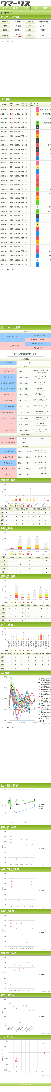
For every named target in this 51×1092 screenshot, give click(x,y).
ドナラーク (8, 424)
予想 (25, 8)
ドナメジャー (7, 395)
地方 (45, 8)
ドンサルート (7, 377)
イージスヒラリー (8, 418)
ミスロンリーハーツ (7, 412)
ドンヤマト (8, 363)
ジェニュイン (11, 337)
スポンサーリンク (7, 41)
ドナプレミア (7, 371)
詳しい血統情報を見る (25, 354)
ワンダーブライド (8, 401)
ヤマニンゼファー (37, 344)
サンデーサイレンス (37, 335)
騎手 (15, 8)
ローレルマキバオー (7, 389)
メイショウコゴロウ (7, 383)
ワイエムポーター (8, 406)
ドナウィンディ (8, 430)
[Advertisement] (25, 68)
